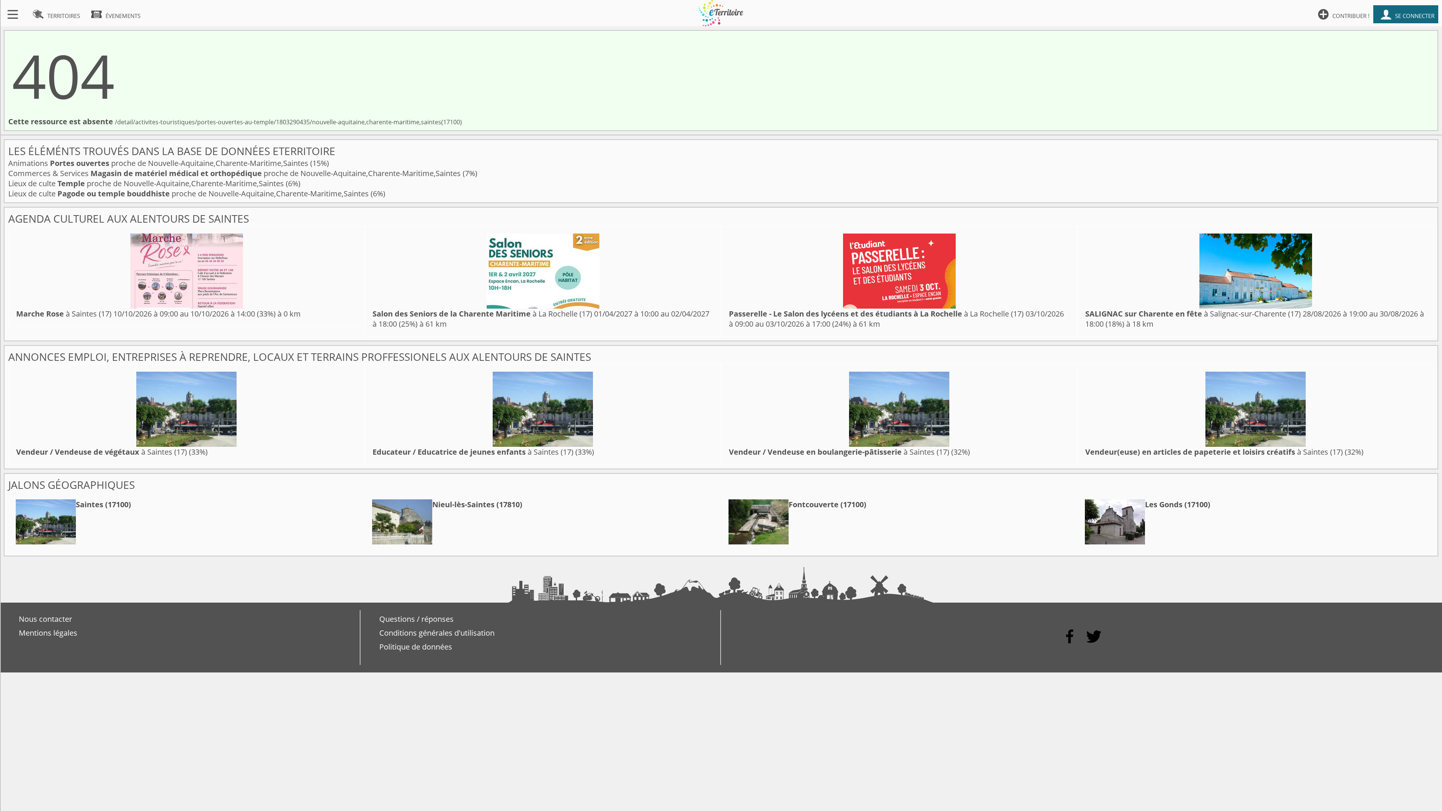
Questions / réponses (416, 619)
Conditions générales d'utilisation (437, 633)
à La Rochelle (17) (482, 314)
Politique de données (415, 647)
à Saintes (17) (64, 314)
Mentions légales (48, 633)
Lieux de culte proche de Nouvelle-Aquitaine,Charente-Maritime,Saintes (147, 183)
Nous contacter (45, 619)
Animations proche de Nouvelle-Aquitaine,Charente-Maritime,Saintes (159, 163)
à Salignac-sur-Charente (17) (1193, 314)
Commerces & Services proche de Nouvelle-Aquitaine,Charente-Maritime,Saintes (235, 173)
